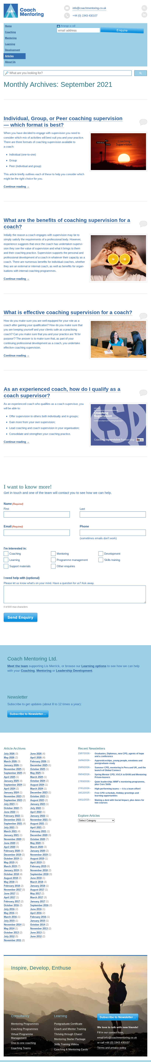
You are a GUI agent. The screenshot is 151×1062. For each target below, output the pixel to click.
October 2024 (37, 781)
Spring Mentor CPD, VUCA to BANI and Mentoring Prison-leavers (120, 775)
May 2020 (35, 843)
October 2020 (37, 839)
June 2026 (36, 753)
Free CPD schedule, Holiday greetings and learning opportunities (117, 794)
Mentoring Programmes (25, 1023)
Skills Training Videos (66, 1044)
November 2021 (39, 819)
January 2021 (11, 835)
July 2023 (9, 804)
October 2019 (11, 858)
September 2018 (39, 874)
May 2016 (9, 913)
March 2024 (36, 788)
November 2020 (12, 839)
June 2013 (36, 932)
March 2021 (10, 831)
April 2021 (36, 827)
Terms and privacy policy (111, 1047)
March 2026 (10, 761)
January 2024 (11, 792)
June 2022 (9, 812)
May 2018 (9, 882)
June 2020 (9, 843)
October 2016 (11, 905)
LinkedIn (144, 15)
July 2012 (9, 936)
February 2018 (12, 885)
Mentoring (11, 38)
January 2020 (37, 850)
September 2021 (13, 823)
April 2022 (36, 812)
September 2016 (39, 905)
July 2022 (35, 808)
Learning (10, 44)
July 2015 (9, 920)
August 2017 (37, 889)
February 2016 (38, 917)
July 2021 (9, 827)
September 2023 (13, 800)
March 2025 (36, 777)
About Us (10, 62)
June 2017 (9, 893)
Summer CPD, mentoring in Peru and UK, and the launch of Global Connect (120, 768)
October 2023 (37, 796)
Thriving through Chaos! (68, 1034)
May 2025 (35, 773)
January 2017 (37, 901)
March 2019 (10, 866)
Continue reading (16, 186)
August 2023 (37, 800)
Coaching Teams (21, 1048)
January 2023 (37, 804)
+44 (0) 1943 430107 (117, 1042)
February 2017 (12, 901)
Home (8, 26)
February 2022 (12, 815)
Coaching (10, 32)
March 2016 (10, 917)
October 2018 (11, 874)
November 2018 (39, 870)
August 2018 (11, 878)
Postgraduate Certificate (68, 1023)
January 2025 (11, 781)
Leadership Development (74, 670)
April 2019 (36, 862)
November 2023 (12, 796)
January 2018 (37, 885)
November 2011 (12, 940)
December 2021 (12, 819)
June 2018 (36, 878)
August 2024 (37, 784)
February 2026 (38, 761)
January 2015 (37, 920)
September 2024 (13, 784)
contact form (116, 1032)
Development (12, 50)
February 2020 (12, 850)
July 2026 (9, 753)
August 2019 (37, 858)
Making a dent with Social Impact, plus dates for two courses (119, 801)
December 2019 (12, 854)
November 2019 (39, 854)
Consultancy (20, 1016)
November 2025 (12, 769)
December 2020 (39, 835)
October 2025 (37, 769)
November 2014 (12, 924)
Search (144, 8)
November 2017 (12, 889)
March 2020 (36, 847)
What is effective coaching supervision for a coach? (68, 312)
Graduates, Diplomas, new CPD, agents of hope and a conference (119, 754)
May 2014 (9, 928)
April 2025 (9, 777)
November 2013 (39, 928)
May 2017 (35, 893)
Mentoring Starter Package (69, 1039)
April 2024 (9, 788)
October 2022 (11, 808)
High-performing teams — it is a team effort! (118, 788)
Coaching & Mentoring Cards (71, 1049)
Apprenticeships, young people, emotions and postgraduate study (118, 761)
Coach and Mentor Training (70, 1029)
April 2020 (9, 847)
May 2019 (9, 862)
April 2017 (9, 897)
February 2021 (38, 831)
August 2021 (37, 823)
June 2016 (36, 909)
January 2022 (37, 815)
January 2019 (11, 870)
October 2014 (37, 924)
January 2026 (11, 765)
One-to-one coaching (23, 1043)
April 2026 (36, 757)
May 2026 (9, 757)
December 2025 (39, 765)
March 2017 (36, 897)
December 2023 (39, 792)
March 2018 (36, 882)
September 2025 (13, 773)
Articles (9, 56)
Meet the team (17, 666)
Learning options (93, 666)
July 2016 (9, 909)
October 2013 (11, 932)
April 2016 (36, 913)
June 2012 (36, 936)
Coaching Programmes (24, 1029)
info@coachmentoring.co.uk (89, 8)
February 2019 (38, 866)
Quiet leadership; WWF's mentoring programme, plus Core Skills (120, 783)
